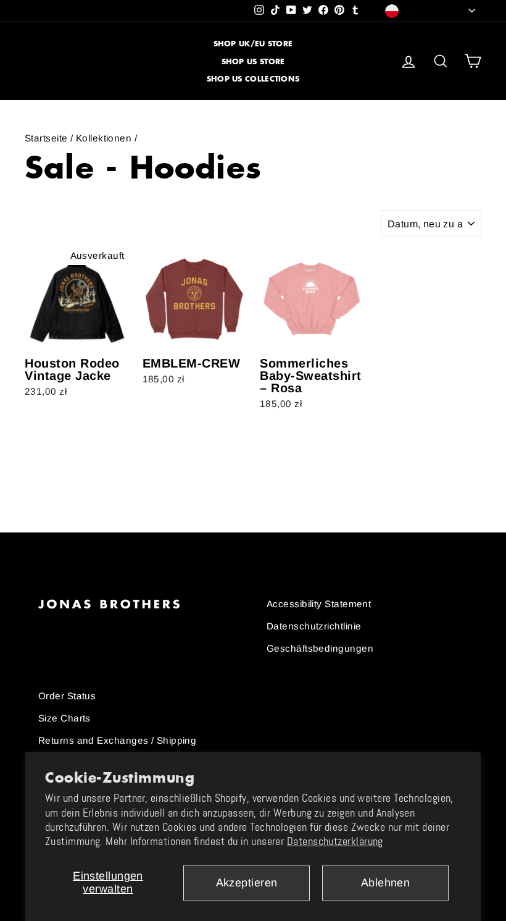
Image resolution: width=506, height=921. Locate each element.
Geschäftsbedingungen (320, 648)
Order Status (67, 696)
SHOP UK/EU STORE (253, 43)
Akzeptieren (247, 883)
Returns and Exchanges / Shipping (117, 740)
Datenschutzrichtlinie (314, 626)
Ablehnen (385, 883)
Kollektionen (103, 138)
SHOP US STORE (253, 61)
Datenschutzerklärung (335, 841)
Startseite (46, 138)
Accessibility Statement (319, 604)
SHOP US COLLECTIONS (253, 78)
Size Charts (64, 718)
